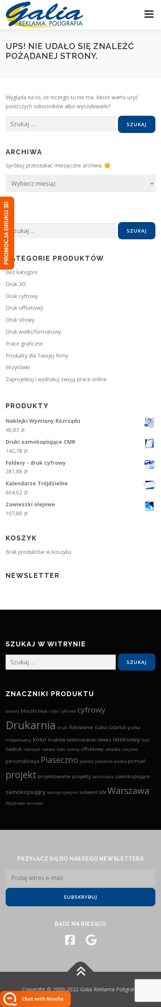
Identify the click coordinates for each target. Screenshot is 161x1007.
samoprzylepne (62, 792)
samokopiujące (132, 776)
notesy (73, 749)
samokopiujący (26, 791)
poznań (137, 761)
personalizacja (22, 761)
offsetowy (92, 749)
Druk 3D (16, 284)
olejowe (130, 749)
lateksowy (126, 739)
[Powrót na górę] (80, 972)
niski (61, 749)
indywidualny (18, 740)
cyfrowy (91, 709)
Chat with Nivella (42, 999)
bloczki (29, 710)
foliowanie (81, 727)
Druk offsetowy (24, 307)
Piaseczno (59, 759)
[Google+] (91, 940)
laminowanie (81, 739)
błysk (43, 711)
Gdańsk (117, 727)
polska (120, 761)
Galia (101, 727)
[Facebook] (70, 940)
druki (62, 727)
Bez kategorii (21, 272)
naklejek (32, 749)
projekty (81, 776)
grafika (134, 727)
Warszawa (128, 790)
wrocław (35, 803)
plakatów (104, 761)
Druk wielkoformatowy (33, 331)
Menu (148, 14)
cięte (54, 711)
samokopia (103, 776)
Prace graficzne (24, 343)
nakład (48, 749)
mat (145, 740)
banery (12, 711)
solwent (88, 792)
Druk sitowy (20, 319)
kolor (40, 739)
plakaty (87, 761)
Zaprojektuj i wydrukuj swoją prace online (56, 379)
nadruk (14, 749)
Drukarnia (31, 725)
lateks (104, 739)
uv (102, 791)
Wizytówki (18, 367)
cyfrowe (68, 711)
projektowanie (54, 776)
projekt (21, 774)
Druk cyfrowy (22, 296)
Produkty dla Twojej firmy (37, 355)
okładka (113, 749)
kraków (56, 739)
